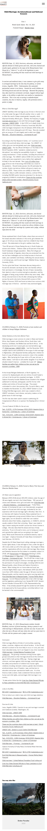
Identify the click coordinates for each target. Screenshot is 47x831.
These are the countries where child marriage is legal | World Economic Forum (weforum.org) (22, 179)
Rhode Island (9, 556)
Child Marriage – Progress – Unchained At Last (18, 744)
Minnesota (25, 554)
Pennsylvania (14, 554)
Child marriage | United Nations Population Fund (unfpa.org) (22, 760)
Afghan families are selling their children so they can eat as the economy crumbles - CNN (22, 364)
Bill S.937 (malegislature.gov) (12, 692)
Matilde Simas (29, 28)
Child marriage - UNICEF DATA (15, 348)
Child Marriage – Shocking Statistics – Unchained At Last (21, 698)
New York (20, 556)
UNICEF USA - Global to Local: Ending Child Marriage (19, 730)
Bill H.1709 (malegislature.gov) (33, 692)
